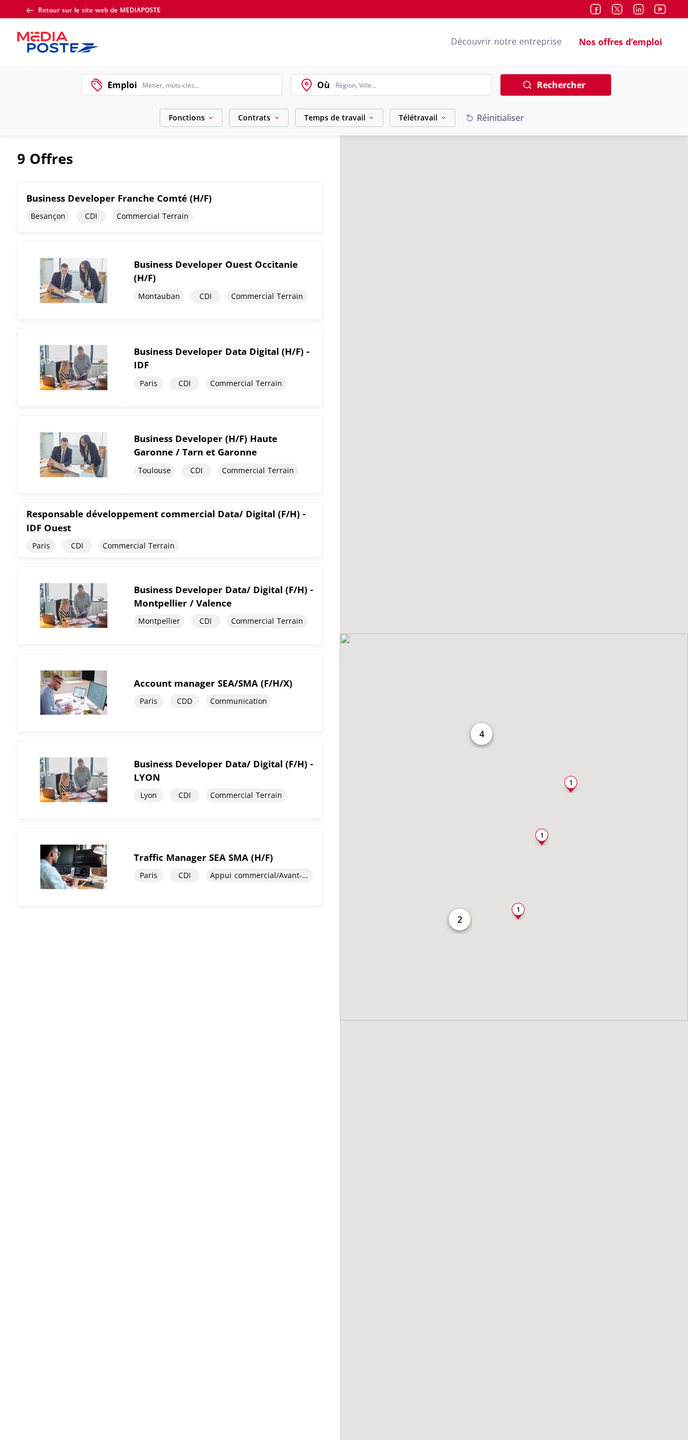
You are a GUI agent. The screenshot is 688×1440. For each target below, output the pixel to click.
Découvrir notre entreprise (506, 41)
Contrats (254, 117)
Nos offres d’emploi (620, 42)
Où (323, 85)
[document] (169, 207)
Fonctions (187, 117)
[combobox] (209, 85)
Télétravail (418, 117)
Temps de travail (335, 117)
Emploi (122, 85)
